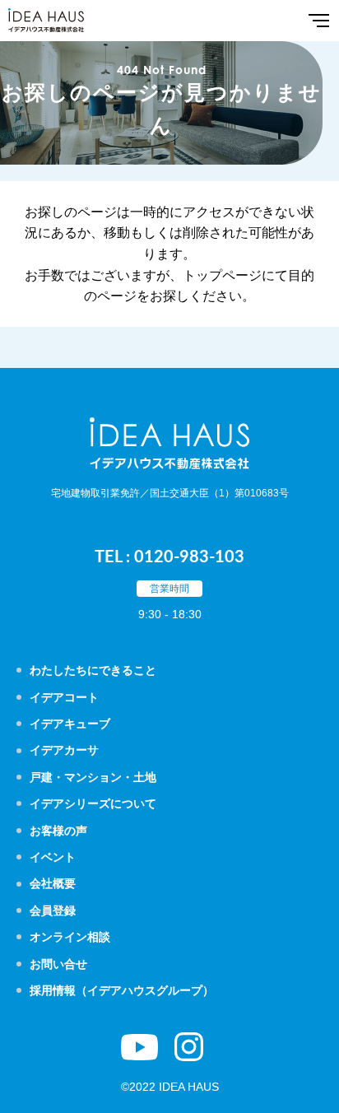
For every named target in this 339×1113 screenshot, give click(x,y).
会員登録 (53, 910)
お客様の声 (58, 830)
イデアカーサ (64, 750)
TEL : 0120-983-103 (169, 555)
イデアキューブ (70, 723)
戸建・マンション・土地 (93, 777)
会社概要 (53, 883)
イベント (53, 857)
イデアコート (64, 697)
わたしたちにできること (93, 670)
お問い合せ (58, 964)
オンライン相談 (70, 936)
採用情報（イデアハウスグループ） (122, 990)
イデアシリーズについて (93, 803)
